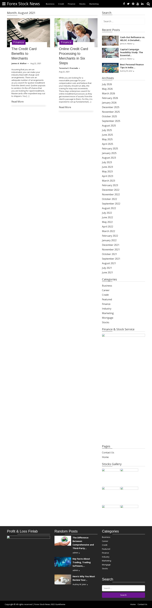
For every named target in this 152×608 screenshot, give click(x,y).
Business (50, 4)
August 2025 (109, 125)
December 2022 (110, 189)
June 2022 (107, 217)
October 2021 (109, 254)
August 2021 (109, 263)
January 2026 (109, 102)
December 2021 (110, 245)
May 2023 (107, 171)
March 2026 (108, 93)
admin (75, 552)
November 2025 (111, 111)
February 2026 (110, 98)
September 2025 (111, 121)
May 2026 (107, 88)
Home (105, 457)
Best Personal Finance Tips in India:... (132, 66)
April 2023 (107, 176)
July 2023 (107, 162)
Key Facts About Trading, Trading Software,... (82, 562)
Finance (71, 4)
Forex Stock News (23, 3)
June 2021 (107, 272)
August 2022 (109, 208)
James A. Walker (126, 43)
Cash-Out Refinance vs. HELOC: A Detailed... (132, 39)
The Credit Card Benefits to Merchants (24, 53)
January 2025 (109, 153)
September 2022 (111, 203)
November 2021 (111, 249)
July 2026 (107, 84)
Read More (17, 101)
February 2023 (110, 185)
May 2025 (107, 139)
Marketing (94, 4)
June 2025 (107, 134)
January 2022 (109, 240)
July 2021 (107, 267)
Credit (61, 4)
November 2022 (111, 194)
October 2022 (109, 199)
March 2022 (108, 231)
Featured (107, 299)
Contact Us (108, 452)
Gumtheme (60, 604)
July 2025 (107, 130)
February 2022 (110, 235)
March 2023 (108, 180)
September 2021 (111, 258)
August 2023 (109, 157)
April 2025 (107, 144)
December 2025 (110, 107)
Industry (106, 308)
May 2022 (107, 222)
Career (106, 290)
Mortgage (107, 317)
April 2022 (107, 226)
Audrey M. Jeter (126, 71)
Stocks (82, 4)
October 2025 (109, 116)
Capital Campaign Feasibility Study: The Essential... (131, 52)
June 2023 (107, 167)
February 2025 (110, 148)
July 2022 (107, 212)
